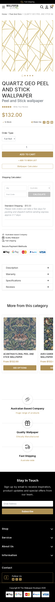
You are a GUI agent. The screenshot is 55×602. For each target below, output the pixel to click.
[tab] (22, 76)
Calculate (39, 194)
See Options (20, 368)
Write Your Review (20, 107)
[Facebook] (16, 579)
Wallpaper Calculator (27, 166)
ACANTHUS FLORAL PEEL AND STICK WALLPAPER (18, 355)
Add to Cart (27, 154)
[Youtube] (13, 579)
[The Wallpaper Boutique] (12, 7)
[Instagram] (20, 579)
